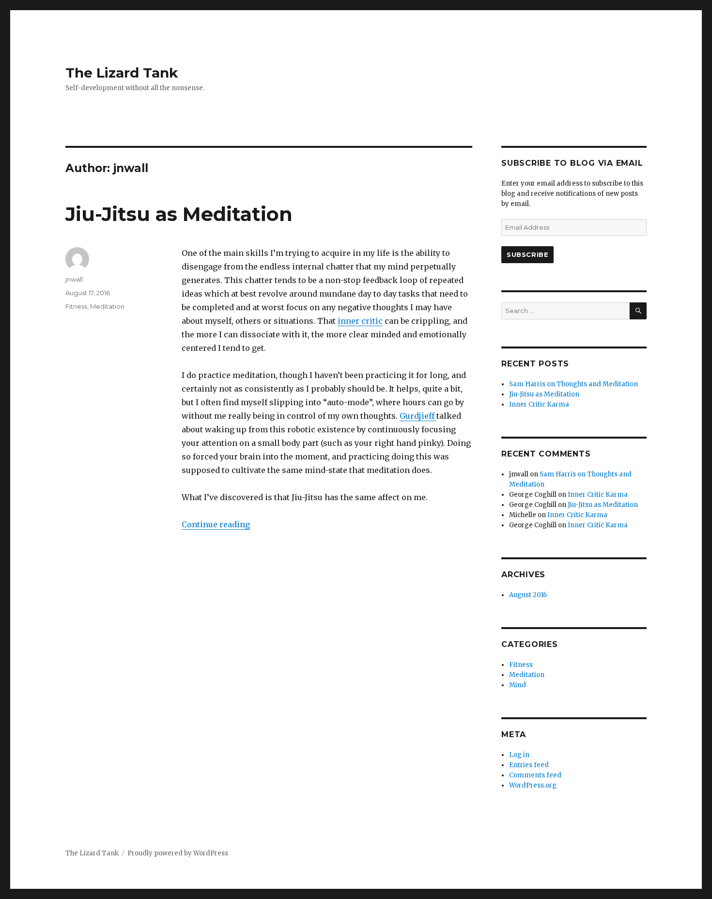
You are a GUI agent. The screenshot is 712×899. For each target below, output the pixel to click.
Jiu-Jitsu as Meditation (179, 214)
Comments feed (535, 775)
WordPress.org (533, 785)
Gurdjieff (418, 416)
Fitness (76, 306)
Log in (519, 755)
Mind (517, 685)
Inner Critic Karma (539, 404)
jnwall (74, 279)
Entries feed (529, 765)
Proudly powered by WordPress (177, 853)
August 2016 (528, 595)
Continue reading (216, 524)
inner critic (360, 321)
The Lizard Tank (121, 72)
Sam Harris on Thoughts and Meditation (573, 384)
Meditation (107, 306)
